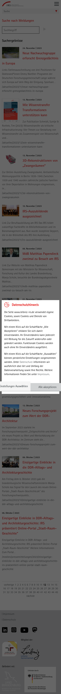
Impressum (43, 374)
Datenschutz (26, 362)
